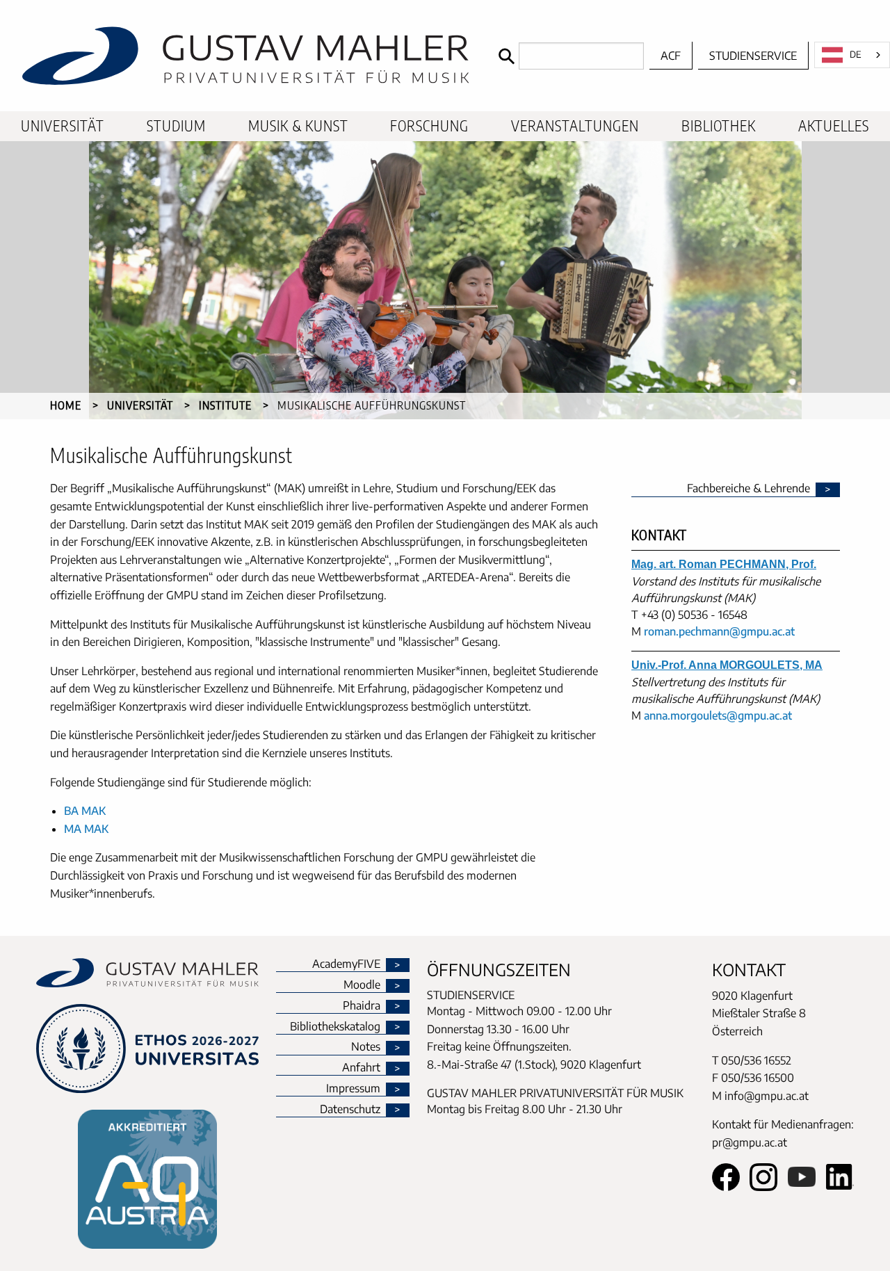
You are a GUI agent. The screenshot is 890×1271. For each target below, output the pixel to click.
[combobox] (852, 55)
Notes (365, 1047)
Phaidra (361, 1006)
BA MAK (85, 811)
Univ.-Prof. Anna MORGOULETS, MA (727, 665)
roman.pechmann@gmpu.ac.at (719, 631)
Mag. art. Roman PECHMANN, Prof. (723, 564)
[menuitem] (62, 126)
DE (855, 54)
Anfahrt (361, 1068)
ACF (671, 56)
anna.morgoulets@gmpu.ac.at (718, 715)
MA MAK (86, 829)
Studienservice (753, 56)
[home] (246, 55)
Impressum (353, 1089)
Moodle (361, 985)
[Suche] (505, 56)
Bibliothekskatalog (335, 1027)
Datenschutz (350, 1109)
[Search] (568, 56)
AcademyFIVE (346, 964)
